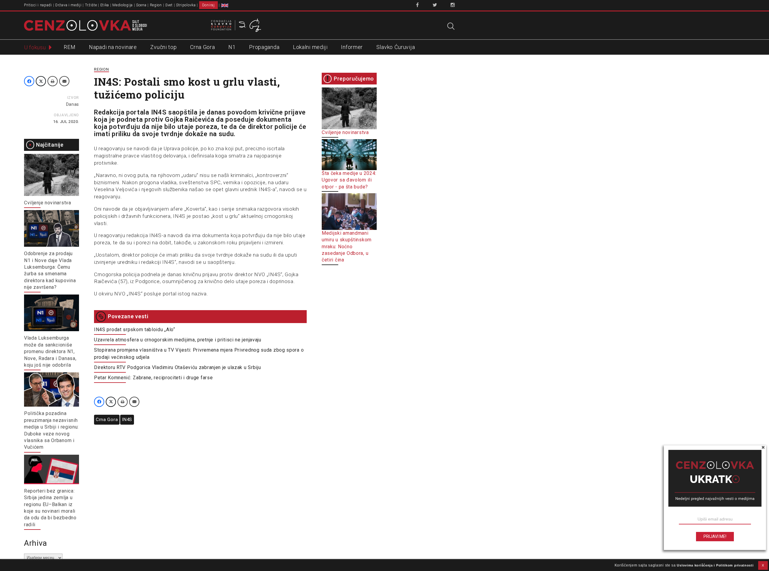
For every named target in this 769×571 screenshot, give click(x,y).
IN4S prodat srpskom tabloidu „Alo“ (134, 329)
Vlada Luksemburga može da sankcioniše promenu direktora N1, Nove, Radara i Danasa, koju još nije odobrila (50, 351)
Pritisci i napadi (38, 5)
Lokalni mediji (310, 47)
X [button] (763, 565)
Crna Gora (202, 47)
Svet (169, 5)
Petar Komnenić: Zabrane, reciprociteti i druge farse (153, 377)
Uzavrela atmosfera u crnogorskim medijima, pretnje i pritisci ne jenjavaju (177, 340)
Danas (72, 104)
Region (156, 5)
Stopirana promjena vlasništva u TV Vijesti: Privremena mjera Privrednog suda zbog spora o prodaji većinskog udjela (199, 353)
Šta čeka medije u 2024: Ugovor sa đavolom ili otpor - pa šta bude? (349, 180)
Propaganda (264, 47)
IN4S (127, 419)
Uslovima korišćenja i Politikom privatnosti (715, 565)
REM (69, 47)
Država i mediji (68, 5)
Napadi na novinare (113, 47)
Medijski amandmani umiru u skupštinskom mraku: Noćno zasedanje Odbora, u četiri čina (347, 246)
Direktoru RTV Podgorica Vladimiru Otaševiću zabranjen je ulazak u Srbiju (177, 367)
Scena (141, 5)
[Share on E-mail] (64, 81)
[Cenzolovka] (85, 25)
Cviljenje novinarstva (47, 203)
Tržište (91, 5)
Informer (352, 47)
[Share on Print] (52, 81)
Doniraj (208, 5)
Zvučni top (163, 47)
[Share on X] (41, 81)
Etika (104, 5)
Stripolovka (186, 5)
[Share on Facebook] (29, 81)
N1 (232, 47)
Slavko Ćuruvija (395, 47)
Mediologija (122, 5)
